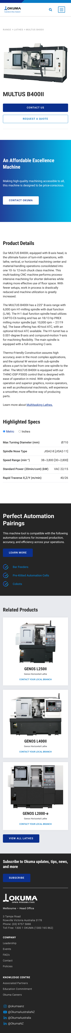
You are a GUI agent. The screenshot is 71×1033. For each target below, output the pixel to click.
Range (7, 29)
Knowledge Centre (16, 977)
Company (9, 937)
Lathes (18, 29)
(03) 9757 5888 (21, 924)
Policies (8, 966)
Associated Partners (15, 983)
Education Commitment (17, 989)
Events (7, 949)
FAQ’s (6, 954)
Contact (8, 960)
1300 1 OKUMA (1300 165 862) (34, 928)
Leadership (10, 943)
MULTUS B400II (35, 29)
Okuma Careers (12, 994)
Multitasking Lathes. (40, 405)
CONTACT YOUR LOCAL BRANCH (35, 679)
